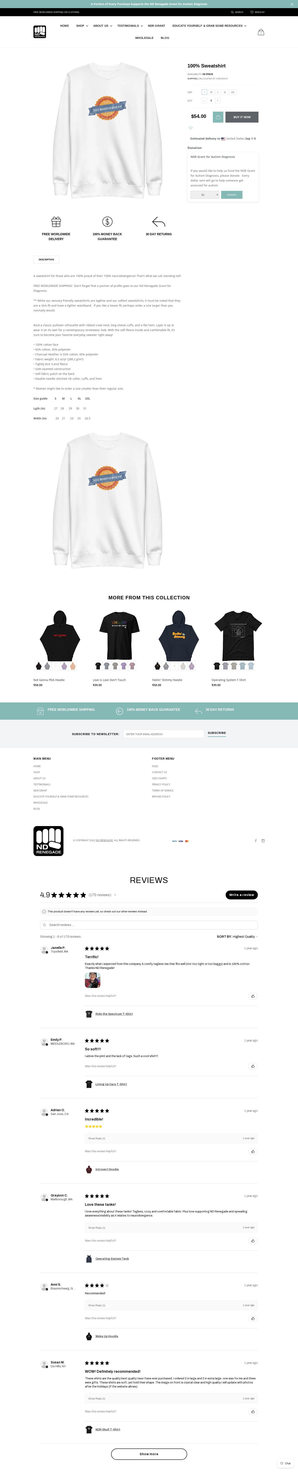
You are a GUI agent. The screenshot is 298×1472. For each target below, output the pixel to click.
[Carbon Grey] (183, 666)
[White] (56, 666)
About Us (100, 25)
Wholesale (144, 38)
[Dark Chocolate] (115, 666)
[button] (115, 895)
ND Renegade (104, 840)
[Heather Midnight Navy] (225, 666)
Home (64, 25)
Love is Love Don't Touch (109, 680)
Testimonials (128, 25)
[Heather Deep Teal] (242, 666)
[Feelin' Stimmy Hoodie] (179, 640)
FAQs (155, 766)
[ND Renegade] (50, 841)
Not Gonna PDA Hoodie (49, 680)
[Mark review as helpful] (253, 996)
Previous (24, 646)
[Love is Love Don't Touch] (119, 640)
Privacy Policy (161, 784)
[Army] (234, 666)
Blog (165, 38)
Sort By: (224, 936)
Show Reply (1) (96, 1138)
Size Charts (159, 778)
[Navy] (106, 666)
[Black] (39, 666)
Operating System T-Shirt (229, 680)
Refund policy (161, 796)
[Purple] (64, 666)
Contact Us (159, 772)
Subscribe (217, 732)
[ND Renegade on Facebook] (255, 841)
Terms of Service (163, 790)
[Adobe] (73, 666)
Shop (80, 25)
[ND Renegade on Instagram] (263, 841)
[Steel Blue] (251, 666)
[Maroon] (132, 666)
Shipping (193, 78)
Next (273, 646)
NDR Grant (156, 25)
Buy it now (242, 117)
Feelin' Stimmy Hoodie (167, 680)
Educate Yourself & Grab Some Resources (207, 25)
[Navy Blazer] (47, 666)
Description (46, 259)
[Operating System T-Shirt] (238, 640)
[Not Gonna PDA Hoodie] (60, 640)
